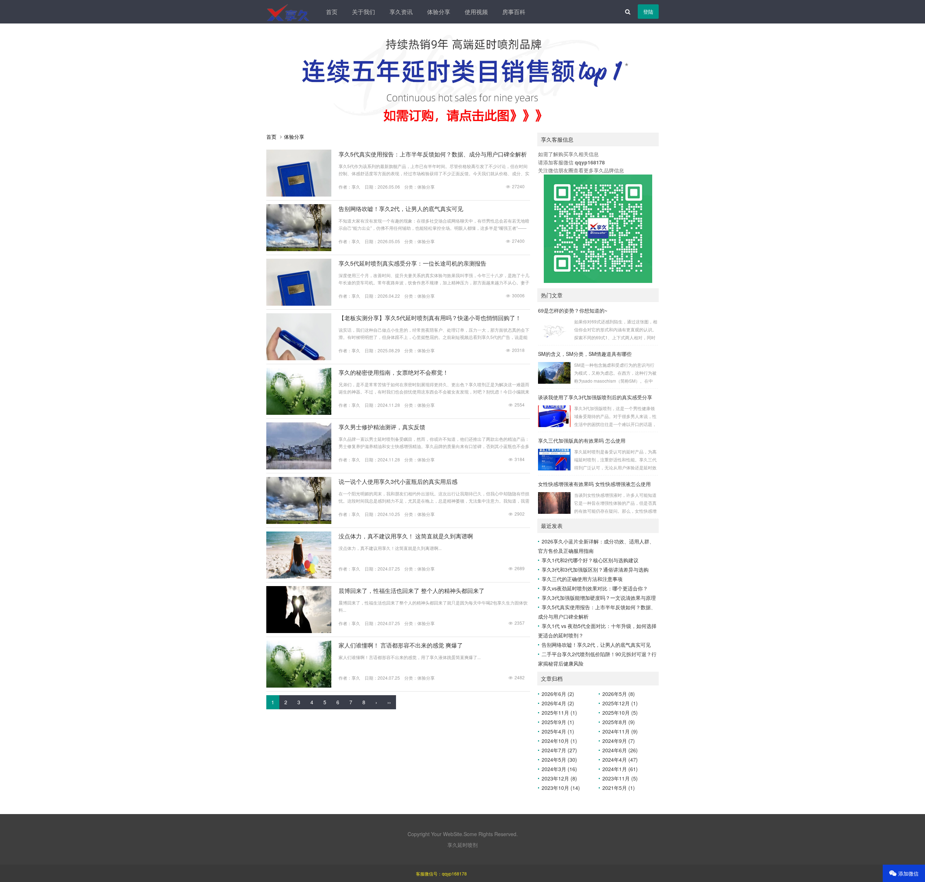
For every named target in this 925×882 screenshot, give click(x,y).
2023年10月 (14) (561, 787)
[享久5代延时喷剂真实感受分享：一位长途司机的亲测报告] (298, 303)
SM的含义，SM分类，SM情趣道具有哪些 (585, 353)
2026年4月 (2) (558, 703)
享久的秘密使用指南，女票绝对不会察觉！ (393, 372)
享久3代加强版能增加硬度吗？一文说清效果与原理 (599, 597)
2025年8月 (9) (618, 722)
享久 (356, 187)
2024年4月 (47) (620, 759)
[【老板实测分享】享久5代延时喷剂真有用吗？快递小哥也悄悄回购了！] (298, 358)
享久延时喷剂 (462, 844)
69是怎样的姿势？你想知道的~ (572, 310)
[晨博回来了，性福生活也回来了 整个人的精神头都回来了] (298, 630)
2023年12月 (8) (559, 778)
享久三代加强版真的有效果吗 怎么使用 (581, 440)
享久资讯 (401, 12)
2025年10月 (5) (620, 712)
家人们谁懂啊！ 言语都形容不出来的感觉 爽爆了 (401, 645)
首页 (331, 12)
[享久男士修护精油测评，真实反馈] (298, 467)
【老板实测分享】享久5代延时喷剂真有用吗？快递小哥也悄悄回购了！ (430, 318)
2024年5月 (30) (559, 759)
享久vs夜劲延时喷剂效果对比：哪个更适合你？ (595, 588)
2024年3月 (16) (559, 769)
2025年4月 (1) (558, 731)
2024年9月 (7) (618, 740)
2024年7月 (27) (559, 750)
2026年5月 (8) (618, 693)
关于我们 (363, 12)
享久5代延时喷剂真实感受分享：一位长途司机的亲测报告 (412, 263)
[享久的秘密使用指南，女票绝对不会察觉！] (298, 412)
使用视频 (476, 12)
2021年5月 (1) (618, 787)
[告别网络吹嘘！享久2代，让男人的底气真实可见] (298, 249)
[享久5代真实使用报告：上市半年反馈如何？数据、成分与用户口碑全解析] (298, 194)
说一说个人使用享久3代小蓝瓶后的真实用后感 (398, 481)
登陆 (648, 11)
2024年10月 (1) (559, 740)
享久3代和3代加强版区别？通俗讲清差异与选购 (595, 569)
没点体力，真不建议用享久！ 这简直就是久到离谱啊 (406, 536)
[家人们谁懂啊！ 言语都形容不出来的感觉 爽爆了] (298, 685)
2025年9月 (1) (558, 722)
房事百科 (513, 12)
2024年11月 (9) (620, 731)
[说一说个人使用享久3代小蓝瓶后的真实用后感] (298, 521)
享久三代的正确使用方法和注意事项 (582, 578)
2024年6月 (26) (620, 750)
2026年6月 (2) (558, 693)
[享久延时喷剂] (288, 11)
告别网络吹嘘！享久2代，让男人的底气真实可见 (401, 209)
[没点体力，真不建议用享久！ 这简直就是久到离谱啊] (298, 576)
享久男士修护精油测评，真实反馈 (382, 427)
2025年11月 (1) (559, 712)
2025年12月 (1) (620, 703)
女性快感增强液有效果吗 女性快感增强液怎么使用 (594, 483)
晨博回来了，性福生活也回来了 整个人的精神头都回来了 (412, 590)
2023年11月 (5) (620, 778)
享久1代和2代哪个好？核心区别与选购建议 (590, 560)
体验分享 (438, 12)
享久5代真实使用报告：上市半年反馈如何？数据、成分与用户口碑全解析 (433, 154)
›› (389, 702)
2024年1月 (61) (620, 769)
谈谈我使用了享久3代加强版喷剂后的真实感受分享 (595, 397)
